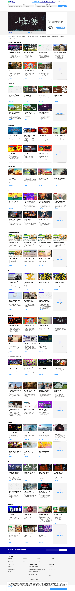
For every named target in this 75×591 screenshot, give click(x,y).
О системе (51, 566)
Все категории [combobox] (49, 6)
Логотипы (30, 576)
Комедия (53, 558)
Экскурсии (10, 558)
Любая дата (27, 6)
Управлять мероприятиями (33, 566)
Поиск (63, 6)
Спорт (24, 561)
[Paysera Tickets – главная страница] (11, 2)
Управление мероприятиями (47, 1)
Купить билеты (62, 28)
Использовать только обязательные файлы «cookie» (38, 588)
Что (9, 4)
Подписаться (63, 549)
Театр (39, 561)
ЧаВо (50, 575)
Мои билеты (35, 1)
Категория (48, 4)
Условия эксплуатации (12, 569)
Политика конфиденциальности (34, 571)
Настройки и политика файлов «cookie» (56, 573)
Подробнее (10, 586)
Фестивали (25, 558)
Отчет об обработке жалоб (34, 579)
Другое (53, 561)
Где (35, 4)
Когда (24, 4)
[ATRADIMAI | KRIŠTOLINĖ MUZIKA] (27, 21)
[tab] (23, 32)
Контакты (9, 571)
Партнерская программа (33, 574)
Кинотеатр (39, 558)
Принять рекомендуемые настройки (58, 588)
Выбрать (24, 588)
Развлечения (10, 561)
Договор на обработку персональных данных (37, 569)
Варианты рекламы (32, 577)
